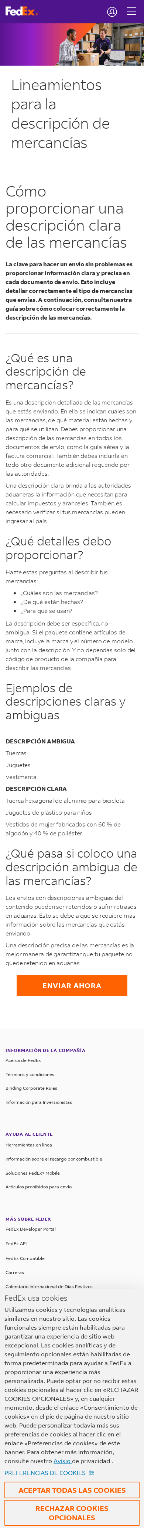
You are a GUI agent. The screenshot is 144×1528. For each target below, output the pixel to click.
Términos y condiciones (30, 1074)
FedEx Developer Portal (31, 1229)
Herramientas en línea (29, 1145)
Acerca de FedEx (23, 1060)
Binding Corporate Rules (31, 1088)
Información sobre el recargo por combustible (54, 1159)
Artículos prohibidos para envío (39, 1186)
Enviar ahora (72, 985)
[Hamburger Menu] (131, 5)
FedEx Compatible (25, 1258)
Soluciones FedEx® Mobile (33, 1173)
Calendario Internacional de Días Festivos (49, 1286)
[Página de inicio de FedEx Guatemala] (25, 11)
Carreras (15, 1272)
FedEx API (16, 1243)
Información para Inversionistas (39, 1102)
